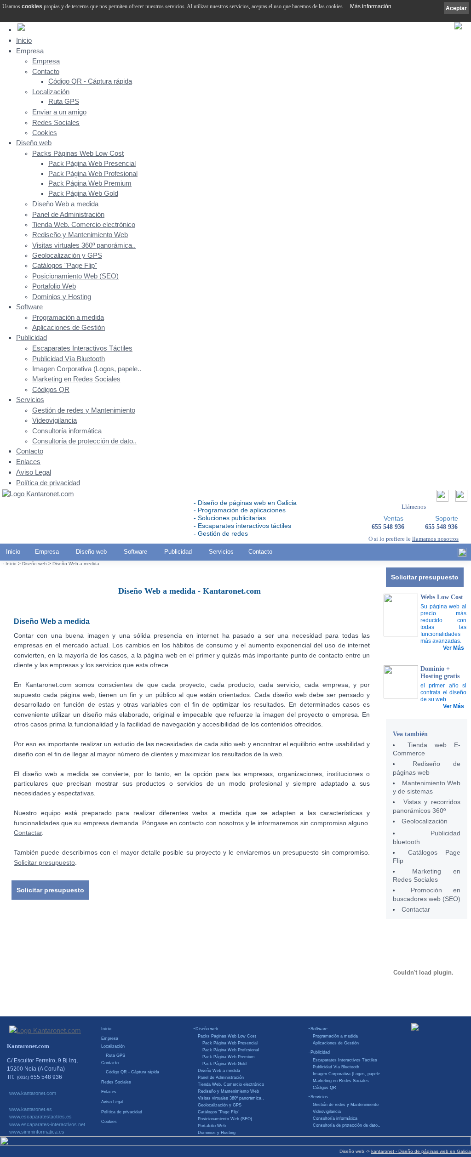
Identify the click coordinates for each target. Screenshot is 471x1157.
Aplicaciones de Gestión (68, 327)
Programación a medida (68, 317)
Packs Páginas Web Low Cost (78, 153)
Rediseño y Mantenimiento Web (80, 234)
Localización (50, 92)
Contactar (416, 909)
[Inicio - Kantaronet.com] (38, 494)
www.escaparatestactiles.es (40, 1116)
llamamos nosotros (435, 538)
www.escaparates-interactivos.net (47, 1124)
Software (29, 307)
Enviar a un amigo (59, 112)
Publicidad (31, 337)
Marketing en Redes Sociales (76, 379)
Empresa (30, 51)
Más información (370, 6)
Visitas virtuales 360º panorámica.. (84, 245)
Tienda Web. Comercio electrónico (83, 224)
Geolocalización (425, 821)
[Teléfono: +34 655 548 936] (460, 498)
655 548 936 (441, 526)
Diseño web (34, 143)
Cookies (44, 132)
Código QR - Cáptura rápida (90, 81)
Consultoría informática (67, 431)
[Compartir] (441, 498)
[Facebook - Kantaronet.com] (462, 554)
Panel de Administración (68, 214)
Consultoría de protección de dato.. (84, 441)
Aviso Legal (33, 472)
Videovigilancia (54, 420)
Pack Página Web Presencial (92, 163)
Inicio (24, 40)
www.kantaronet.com (32, 1093)
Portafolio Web (54, 286)
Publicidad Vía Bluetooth (68, 359)
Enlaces (28, 461)
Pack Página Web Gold (83, 193)
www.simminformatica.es (36, 1131)
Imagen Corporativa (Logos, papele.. (86, 369)
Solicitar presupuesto (425, 577)
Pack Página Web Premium (90, 183)
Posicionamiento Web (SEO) (75, 276)
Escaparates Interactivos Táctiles (82, 348)
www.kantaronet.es (30, 1109)
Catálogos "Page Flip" (64, 265)
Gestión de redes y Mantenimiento (83, 410)
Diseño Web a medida (65, 204)
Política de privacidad (48, 483)
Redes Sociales (56, 122)
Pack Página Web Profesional (93, 173)
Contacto (45, 71)
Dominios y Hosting (61, 297)
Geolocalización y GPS (67, 255)
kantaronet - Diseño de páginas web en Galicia (421, 1151)
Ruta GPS (63, 101)
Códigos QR (50, 389)
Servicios (30, 399)
